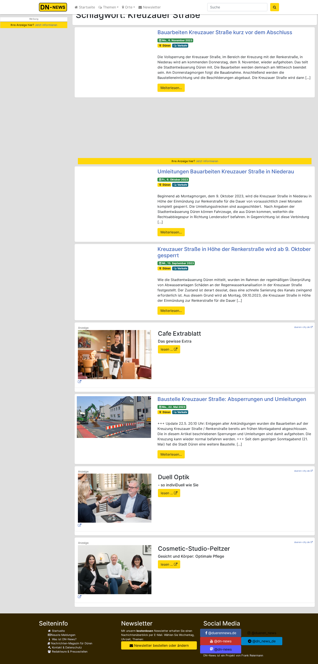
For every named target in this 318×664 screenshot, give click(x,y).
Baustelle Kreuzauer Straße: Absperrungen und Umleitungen (231, 399)
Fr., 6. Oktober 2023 (175, 179)
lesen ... (167, 349)
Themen (109, 7)
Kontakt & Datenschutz (66, 647)
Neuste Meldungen (63, 635)
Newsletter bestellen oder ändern (161, 645)
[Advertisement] (195, 127)
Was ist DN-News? (63, 639)
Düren (166, 45)
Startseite (86, 7)
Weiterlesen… (171, 88)
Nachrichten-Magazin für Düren (71, 643)
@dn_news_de (263, 641)
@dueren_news (263, 633)
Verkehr (182, 45)
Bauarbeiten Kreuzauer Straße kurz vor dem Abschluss (224, 32)
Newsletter (151, 7)
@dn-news (222, 641)
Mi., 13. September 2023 (178, 263)
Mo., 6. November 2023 (177, 40)
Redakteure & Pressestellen (69, 651)
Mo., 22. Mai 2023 (173, 407)
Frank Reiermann (252, 655)
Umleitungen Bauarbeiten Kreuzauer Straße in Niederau (225, 171)
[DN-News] (54, 7)
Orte (128, 7)
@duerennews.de (221, 633)
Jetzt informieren (46, 25)
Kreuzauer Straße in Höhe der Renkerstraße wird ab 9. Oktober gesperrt (234, 252)
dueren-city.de (302, 327)
